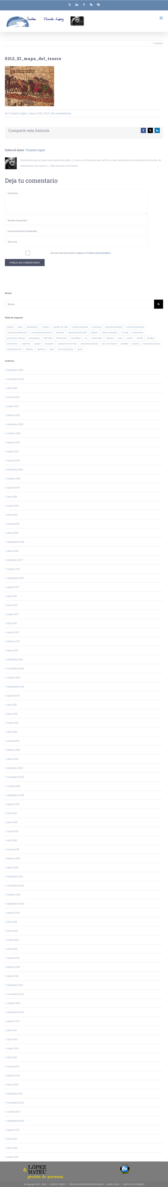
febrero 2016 (13, 749)
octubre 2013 (13, 1003)
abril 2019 (12, 514)
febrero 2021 (13, 415)
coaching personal (135, 326)
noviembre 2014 (15, 885)
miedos (150, 338)
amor (20, 326)
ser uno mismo (109, 343)
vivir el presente (65, 349)
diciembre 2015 (15, 767)
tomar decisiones (151, 343)
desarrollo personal (77, 332)
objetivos (26, 343)
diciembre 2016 (15, 659)
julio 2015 (12, 813)
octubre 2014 (13, 894)
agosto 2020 (13, 442)
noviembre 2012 (15, 1102)
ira (86, 338)
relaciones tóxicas (89, 343)
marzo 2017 (13, 632)
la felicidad (96, 338)
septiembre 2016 (15, 686)
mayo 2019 (13, 505)
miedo (140, 338)
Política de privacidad (98, 252)
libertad (110, 338)
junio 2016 (12, 713)
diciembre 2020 (15, 424)
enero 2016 (12, 758)
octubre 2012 (13, 1111)
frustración (61, 338)
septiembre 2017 (15, 578)
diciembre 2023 (15, 369)
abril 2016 (12, 731)
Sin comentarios (61, 113)
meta (120, 338)
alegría (10, 326)
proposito (49, 343)
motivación (12, 343)
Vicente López (18, 113)
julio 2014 (12, 921)
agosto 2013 (13, 1021)
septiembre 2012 (15, 1120)
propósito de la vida (67, 343)
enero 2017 (12, 650)
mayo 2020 (13, 451)
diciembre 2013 (15, 985)
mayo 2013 (13, 1048)
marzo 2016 (13, 740)
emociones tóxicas (16, 338)
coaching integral (113, 326)
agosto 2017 (13, 587)
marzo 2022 (13, 397)
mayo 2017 (13, 614)
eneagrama (34, 338)
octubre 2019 (13, 478)
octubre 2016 (13, 677)
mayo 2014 (13, 939)
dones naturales (109, 332)
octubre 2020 (14, 433)
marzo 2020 (13, 460)
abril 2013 (12, 1057)
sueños (135, 343)
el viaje (125, 332)
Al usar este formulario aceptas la (80, 252)
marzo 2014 (13, 957)
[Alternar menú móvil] (161, 18)
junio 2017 (12, 605)
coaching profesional (17, 332)
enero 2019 (12, 532)
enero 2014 (12, 975)
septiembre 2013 (15, 1012)
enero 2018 (12, 550)
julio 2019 (12, 496)
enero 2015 (12, 867)
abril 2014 (12, 948)
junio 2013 (12, 1039)
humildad (76, 338)
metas (130, 338)
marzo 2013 (13, 1066)
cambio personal (80, 326)
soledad (124, 343)
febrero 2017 (13, 641)
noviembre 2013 (15, 994)
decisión (60, 332)
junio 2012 (12, 1147)
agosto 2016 (13, 695)
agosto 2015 (13, 804)
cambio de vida (60, 326)
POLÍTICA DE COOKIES (133, 1184)
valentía (41, 349)
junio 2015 (12, 822)
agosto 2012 (13, 1129)
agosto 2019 (13, 487)
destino (94, 332)
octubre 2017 (13, 568)
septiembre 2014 (15, 903)
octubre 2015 (13, 786)
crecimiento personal (41, 332)
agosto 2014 (13, 912)
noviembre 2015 (15, 777)
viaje (51, 349)
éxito (79, 349)
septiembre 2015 (15, 795)
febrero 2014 (13, 966)
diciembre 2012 (15, 1093)
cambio (45, 326)
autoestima (32, 326)
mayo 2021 (13, 406)
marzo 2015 (13, 849)
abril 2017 (12, 623)
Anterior (158, 43)
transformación (14, 349)
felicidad (48, 338)
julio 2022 (12, 388)
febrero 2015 (13, 858)
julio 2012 (12, 1138)
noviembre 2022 (15, 379)
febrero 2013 (13, 1075)
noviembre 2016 (15, 668)
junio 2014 (12, 930)
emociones (138, 332)
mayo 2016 (13, 722)
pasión (37, 343)
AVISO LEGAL (113, 1184)
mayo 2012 (13, 1156)
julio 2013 (12, 1030)
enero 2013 (12, 1084)
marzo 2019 (13, 523)
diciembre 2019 (15, 469)
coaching (96, 326)
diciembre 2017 (15, 559)
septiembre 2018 (15, 541)
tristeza (29, 349)
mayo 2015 (12, 831)
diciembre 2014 (15, 876)
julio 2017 (12, 596)
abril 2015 (12, 840)
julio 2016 (12, 704)
